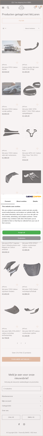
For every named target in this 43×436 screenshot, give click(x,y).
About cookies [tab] (21, 201)
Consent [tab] (8, 201)
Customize (21, 238)
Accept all (21, 232)
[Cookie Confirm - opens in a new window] (33, 196)
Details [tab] (35, 201)
